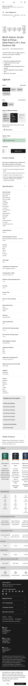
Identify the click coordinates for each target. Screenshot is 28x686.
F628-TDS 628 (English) (8, 427)
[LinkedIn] (2, 594)
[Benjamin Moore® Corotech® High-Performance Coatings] (9, 630)
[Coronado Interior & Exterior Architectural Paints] (9, 649)
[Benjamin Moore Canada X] (19, 591)
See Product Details (6, 57)
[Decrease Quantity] (3, 151)
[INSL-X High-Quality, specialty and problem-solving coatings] (9, 640)
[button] (21, 2)
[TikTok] (6, 594)
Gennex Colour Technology (15, 177)
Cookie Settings (6, 680)
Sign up (4, 584)
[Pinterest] (16, 591)
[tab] (4, 29)
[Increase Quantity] (9, 151)
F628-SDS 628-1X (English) (9, 409)
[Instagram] (6, 591)
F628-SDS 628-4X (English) (9, 413)
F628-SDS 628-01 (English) (9, 416)
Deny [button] (8, 683)
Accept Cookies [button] (20, 683)
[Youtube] (12, 591)
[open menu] (3, 2)
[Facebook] (2, 591)
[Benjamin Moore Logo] (14, 2)
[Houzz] (22, 591)
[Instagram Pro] (9, 591)
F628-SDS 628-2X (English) (9, 406)
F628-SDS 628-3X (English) (9, 419)
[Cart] (24, 2)
